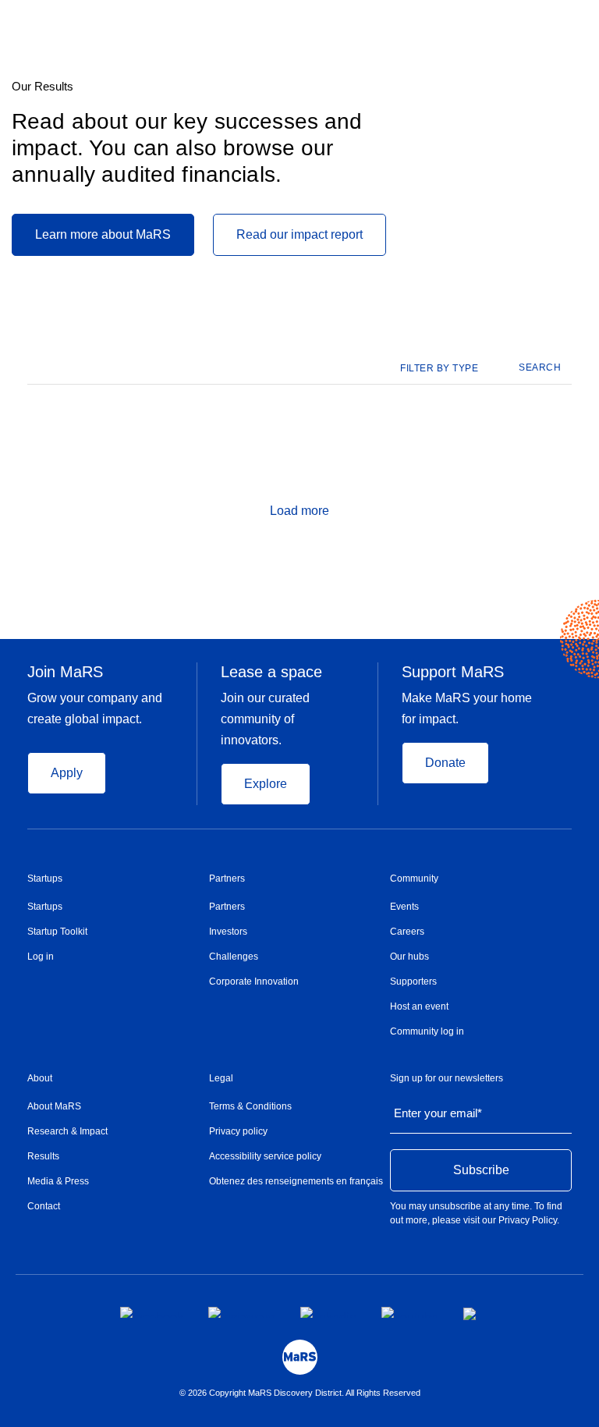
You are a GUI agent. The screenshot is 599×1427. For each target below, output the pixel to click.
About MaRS (54, 1106)
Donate (445, 762)
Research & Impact (67, 1131)
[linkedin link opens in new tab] (328, 1312)
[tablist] (447, 368)
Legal (221, 1078)
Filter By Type (439, 368)
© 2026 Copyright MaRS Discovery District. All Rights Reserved (299, 1392)
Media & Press (58, 1181)
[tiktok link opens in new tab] (471, 1314)
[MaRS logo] (299, 1357)
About (39, 1078)
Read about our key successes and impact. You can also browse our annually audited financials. (187, 147)
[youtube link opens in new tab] (409, 1312)
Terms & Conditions (250, 1106)
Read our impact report (299, 234)
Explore (265, 783)
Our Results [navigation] (42, 86)
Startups (44, 878)
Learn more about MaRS (103, 234)
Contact (43, 1206)
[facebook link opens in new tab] (151, 1312)
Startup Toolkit (57, 931)
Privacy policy (238, 1131)
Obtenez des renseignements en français (296, 1181)
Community (414, 878)
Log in (40, 956)
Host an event (419, 1006)
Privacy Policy (527, 1220)
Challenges (233, 956)
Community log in (427, 1031)
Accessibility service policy (265, 1156)
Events (404, 906)
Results (43, 1156)
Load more (299, 510)
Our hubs (409, 956)
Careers (407, 931)
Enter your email (438, 1113)
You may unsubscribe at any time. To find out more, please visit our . (476, 1213)
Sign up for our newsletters (446, 1078)
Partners (227, 878)
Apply (67, 772)
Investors (228, 931)
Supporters (413, 981)
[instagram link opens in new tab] (241, 1312)
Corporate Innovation (254, 981)
